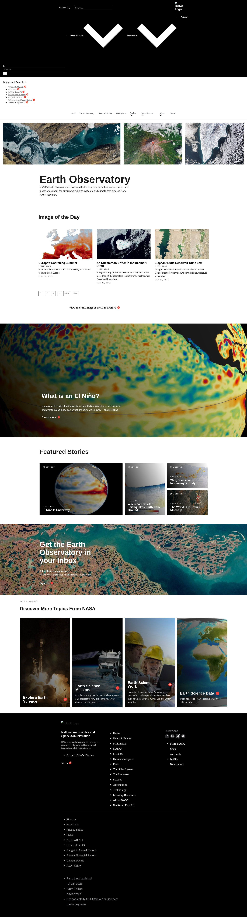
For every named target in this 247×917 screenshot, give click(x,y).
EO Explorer (121, 113)
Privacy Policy (85, 575)
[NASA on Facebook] (167, 736)
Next (75, 293)
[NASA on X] (178, 736)
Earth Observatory (87, 113)
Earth (73, 113)
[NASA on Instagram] (172, 736)
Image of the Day (105, 113)
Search (173, 113)
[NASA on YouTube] (183, 736)
